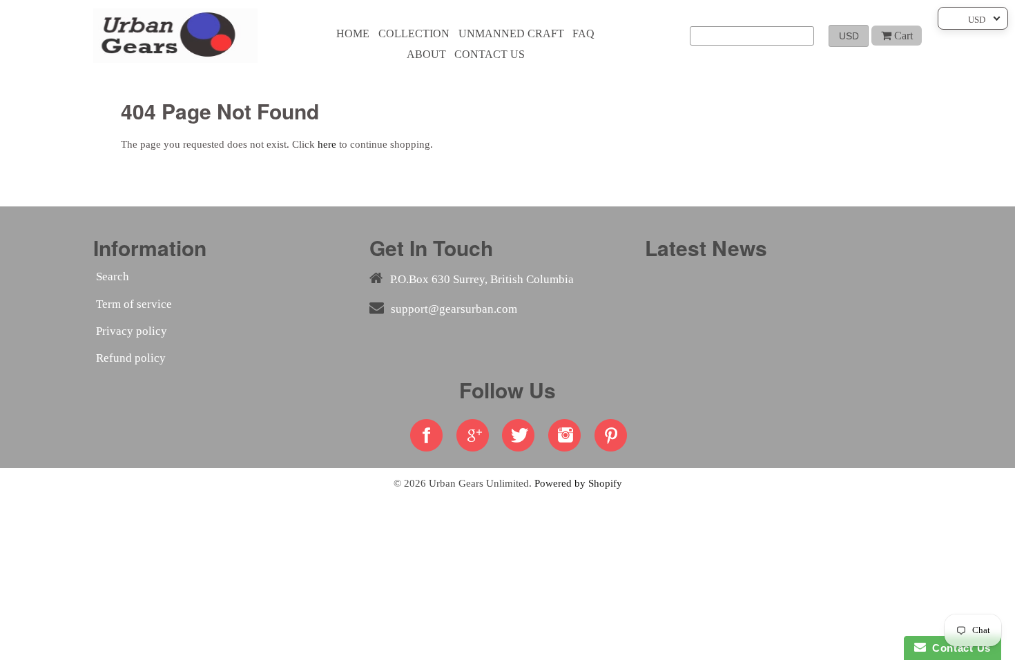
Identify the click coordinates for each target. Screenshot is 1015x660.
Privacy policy (131, 331)
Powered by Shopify (578, 483)
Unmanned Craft (511, 33)
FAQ (583, 33)
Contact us (489, 54)
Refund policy (131, 358)
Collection (414, 33)
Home (352, 33)
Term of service (134, 304)
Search (112, 276)
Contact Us (958, 648)
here (327, 144)
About (426, 54)
